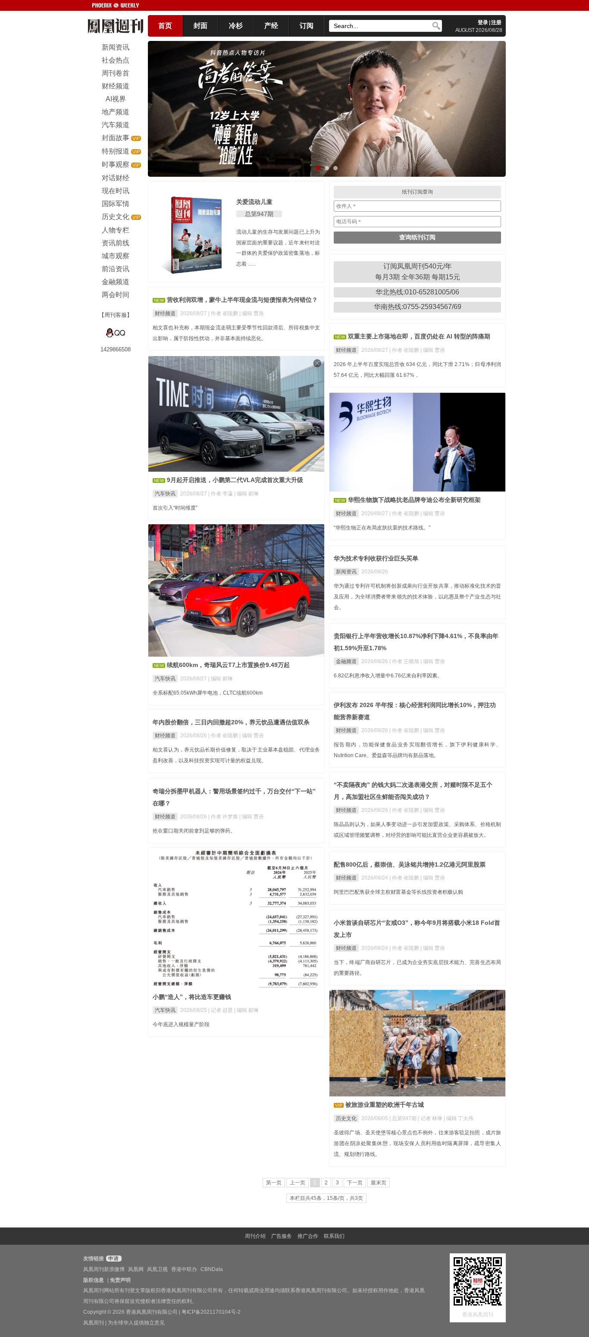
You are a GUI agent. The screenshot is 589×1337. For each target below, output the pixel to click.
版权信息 (93, 1280)
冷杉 (236, 25)
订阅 (306, 25)
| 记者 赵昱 (221, 1010)
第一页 (274, 1183)
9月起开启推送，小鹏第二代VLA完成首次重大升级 (235, 479)
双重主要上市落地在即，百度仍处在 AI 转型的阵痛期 (419, 336)
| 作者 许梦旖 (223, 817)
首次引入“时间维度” (175, 508)
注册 (496, 22)
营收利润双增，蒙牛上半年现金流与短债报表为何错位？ (242, 299)
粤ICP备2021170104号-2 (211, 1312)
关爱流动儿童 (254, 201)
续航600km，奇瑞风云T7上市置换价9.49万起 (228, 664)
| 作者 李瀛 (221, 494)
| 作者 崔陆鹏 (223, 313)
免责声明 (120, 1280)
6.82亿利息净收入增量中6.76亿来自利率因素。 (388, 676)
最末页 (378, 1183)
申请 (113, 1259)
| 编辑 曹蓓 (251, 313)
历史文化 (346, 1118)
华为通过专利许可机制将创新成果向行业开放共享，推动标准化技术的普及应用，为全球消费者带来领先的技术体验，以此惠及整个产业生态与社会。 (417, 597)
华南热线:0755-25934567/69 (417, 306)
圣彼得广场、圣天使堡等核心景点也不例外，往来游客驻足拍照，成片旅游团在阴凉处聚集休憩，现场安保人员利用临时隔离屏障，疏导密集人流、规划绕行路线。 (417, 1143)
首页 (165, 25)
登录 (483, 22)
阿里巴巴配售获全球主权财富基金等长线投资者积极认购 (398, 892)
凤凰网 (136, 1269)
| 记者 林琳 (431, 1118)
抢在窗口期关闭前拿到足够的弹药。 (194, 831)
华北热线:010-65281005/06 (417, 292)
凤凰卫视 (157, 1269)
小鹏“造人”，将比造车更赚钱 (192, 996)
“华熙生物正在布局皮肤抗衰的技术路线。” (382, 528)
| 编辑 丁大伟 (458, 1118)
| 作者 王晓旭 (404, 661)
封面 (200, 25)
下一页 (355, 1183)
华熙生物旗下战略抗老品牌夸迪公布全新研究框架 (414, 499)
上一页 (297, 1183)
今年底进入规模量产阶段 (181, 1024)
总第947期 (259, 213)
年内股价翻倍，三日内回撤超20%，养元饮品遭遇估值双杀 (231, 722)
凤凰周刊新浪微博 (104, 1269)
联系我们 (334, 1236)
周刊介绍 (255, 1236)
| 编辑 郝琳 (246, 494)
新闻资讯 (346, 572)
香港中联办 (184, 1269)
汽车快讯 (165, 494)
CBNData (212, 1269)
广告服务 (281, 1236)
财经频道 (165, 313)
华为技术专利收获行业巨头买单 (376, 558)
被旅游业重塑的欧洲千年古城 (384, 1104)
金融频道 (346, 661)
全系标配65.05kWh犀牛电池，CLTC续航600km (208, 693)
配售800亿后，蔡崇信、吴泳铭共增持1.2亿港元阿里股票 (410, 864)
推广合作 (308, 1236)
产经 (271, 25)
